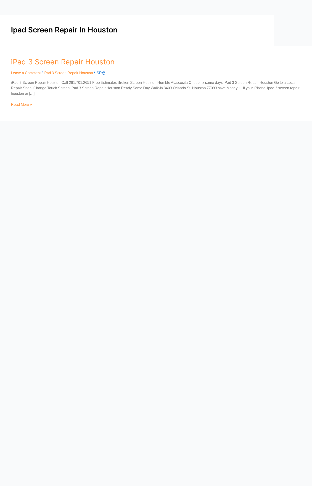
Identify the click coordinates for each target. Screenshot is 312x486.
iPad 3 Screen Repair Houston (63, 61)
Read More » (21, 104)
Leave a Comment (26, 73)
